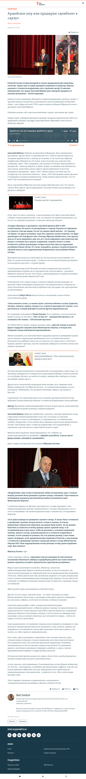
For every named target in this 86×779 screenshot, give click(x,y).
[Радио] (43, 776)
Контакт (11, 753)
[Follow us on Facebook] (10, 735)
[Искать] (66, 776)
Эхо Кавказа (16, 134)
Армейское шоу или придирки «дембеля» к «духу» (31, 131)
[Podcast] (39, 735)
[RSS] (34, 735)
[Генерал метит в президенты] (21, 203)
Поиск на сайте (13, 765)
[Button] (73, 32)
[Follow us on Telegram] (29, 735)
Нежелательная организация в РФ (56, 749)
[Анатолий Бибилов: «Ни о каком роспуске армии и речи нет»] (21, 359)
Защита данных (50, 753)
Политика (12, 9)
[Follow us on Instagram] (24, 735)
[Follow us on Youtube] (19, 735)
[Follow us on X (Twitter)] (14, 735)
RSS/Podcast (48, 765)
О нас (10, 749)
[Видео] (20, 776)
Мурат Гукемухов (14, 23)
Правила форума (14, 769)
